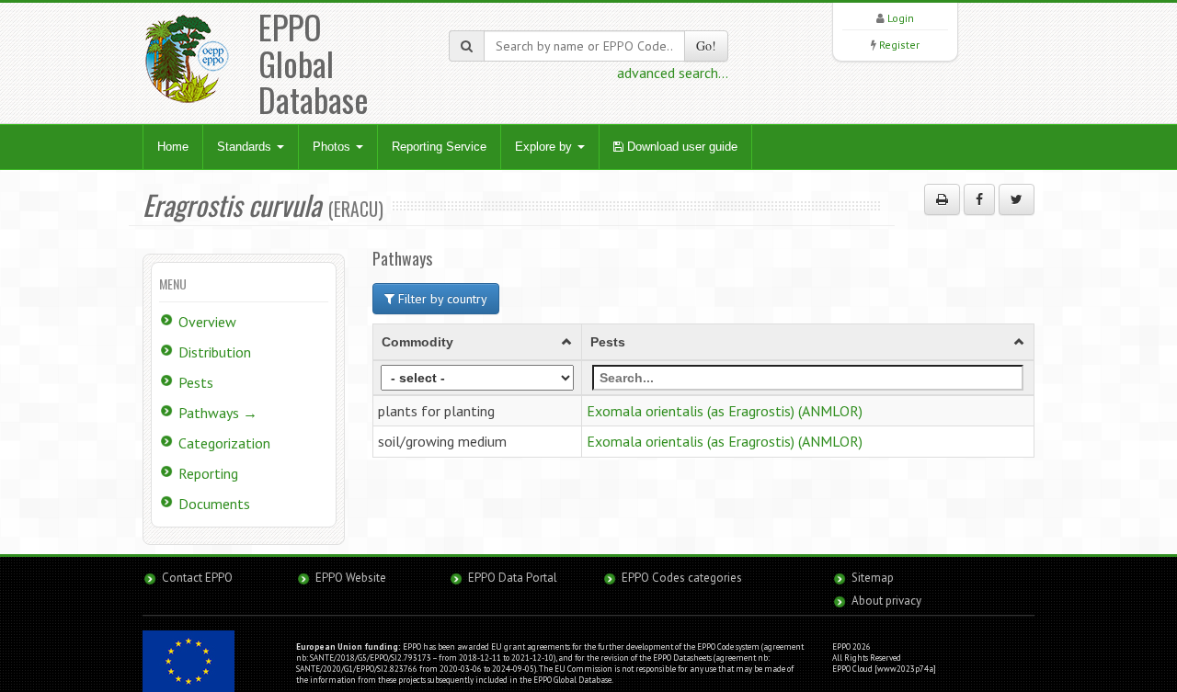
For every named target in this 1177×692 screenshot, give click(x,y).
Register (899, 44)
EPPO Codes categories (682, 577)
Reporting (208, 473)
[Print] (942, 199)
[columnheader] (477, 341)
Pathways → (217, 412)
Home (173, 146)
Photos (333, 146)
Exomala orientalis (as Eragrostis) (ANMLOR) (725, 411)
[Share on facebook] (979, 199)
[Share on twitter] (1016, 199)
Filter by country (440, 298)
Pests (195, 382)
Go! (706, 45)
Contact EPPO (197, 577)
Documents (214, 503)
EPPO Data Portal (512, 577)
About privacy (886, 600)
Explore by (545, 146)
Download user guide (680, 146)
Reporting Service (439, 146)
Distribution (214, 352)
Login (900, 18)
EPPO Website (350, 577)
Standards (246, 146)
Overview (207, 321)
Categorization (224, 443)
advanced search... (672, 72)
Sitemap (872, 577)
